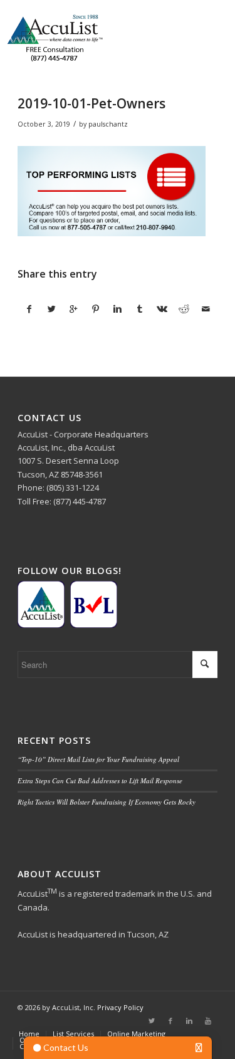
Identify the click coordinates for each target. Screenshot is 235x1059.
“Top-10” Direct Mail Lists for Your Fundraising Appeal (98, 759)
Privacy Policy (120, 1007)
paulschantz (108, 124)
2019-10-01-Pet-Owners (91, 103)
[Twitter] (151, 1020)
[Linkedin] (189, 1020)
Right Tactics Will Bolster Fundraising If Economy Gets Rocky (107, 801)
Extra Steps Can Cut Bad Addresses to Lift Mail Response (100, 780)
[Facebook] (170, 1020)
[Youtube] (208, 1020)
